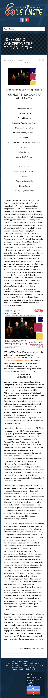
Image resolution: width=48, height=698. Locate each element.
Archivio (29, 60)
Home (12, 661)
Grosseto (16, 358)
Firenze (8, 358)
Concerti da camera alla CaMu (21, 63)
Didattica (19, 661)
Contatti (27, 661)
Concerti (7, 63)
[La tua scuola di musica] (24, 9)
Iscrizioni (35, 661)
